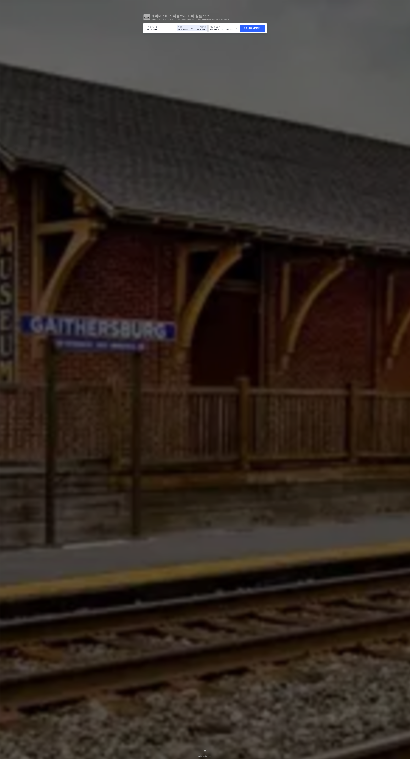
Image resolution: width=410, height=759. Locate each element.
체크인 (180, 27)
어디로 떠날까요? (152, 27)
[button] (296, 3)
